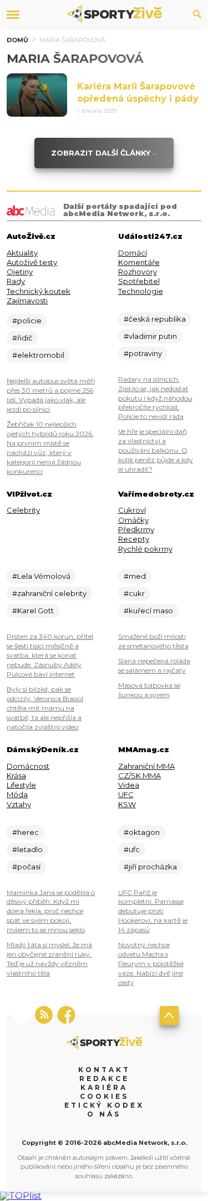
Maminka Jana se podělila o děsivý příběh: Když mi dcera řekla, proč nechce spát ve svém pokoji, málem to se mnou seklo (51, 911)
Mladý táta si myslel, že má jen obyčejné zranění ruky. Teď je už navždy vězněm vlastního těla (49, 958)
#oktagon (142, 832)
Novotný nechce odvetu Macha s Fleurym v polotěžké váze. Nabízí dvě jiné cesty (151, 963)
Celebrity (23, 510)
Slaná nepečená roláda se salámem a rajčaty (154, 665)
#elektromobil (38, 355)
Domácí (132, 252)
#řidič (22, 337)
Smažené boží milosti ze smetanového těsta (153, 641)
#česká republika (155, 318)
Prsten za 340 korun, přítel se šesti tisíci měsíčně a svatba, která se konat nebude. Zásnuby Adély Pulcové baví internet (50, 655)
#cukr (134, 593)
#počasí (26, 866)
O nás (104, 1114)
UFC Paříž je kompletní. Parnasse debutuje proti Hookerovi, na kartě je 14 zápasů (152, 911)
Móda (17, 794)
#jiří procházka (150, 866)
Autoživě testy (32, 262)
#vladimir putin (150, 336)
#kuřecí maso (148, 610)
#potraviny (143, 353)
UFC (126, 794)
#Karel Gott (33, 610)
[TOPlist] (21, 1195)
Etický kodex (104, 1105)
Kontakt (104, 1069)
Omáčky (133, 520)
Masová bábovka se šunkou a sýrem (149, 690)
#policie (27, 320)
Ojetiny (20, 271)
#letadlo (27, 849)
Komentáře (139, 262)
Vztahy (19, 804)
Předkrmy (136, 529)
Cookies (104, 1096)
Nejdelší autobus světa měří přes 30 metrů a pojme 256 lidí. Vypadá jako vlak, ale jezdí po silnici (51, 395)
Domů (17, 40)
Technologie (140, 291)
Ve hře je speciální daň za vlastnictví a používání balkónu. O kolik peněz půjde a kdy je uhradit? (155, 450)
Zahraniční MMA (146, 766)
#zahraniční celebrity (49, 593)
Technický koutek (38, 291)
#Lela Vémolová (41, 576)
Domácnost (28, 766)
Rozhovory (137, 271)
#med (135, 576)
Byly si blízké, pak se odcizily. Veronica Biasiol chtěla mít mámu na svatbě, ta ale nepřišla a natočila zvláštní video (45, 708)
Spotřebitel (139, 281)
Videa (128, 784)
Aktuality (22, 252)
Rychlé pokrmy (145, 548)
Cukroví (132, 510)
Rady (16, 281)
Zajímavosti (27, 300)
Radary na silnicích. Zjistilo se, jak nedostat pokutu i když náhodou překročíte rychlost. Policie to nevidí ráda (155, 398)
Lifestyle (21, 784)
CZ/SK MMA (139, 775)
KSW (127, 804)
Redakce (104, 1078)
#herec (25, 832)
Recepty (133, 538)
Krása (16, 775)
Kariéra (104, 1087)
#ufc (132, 849)
